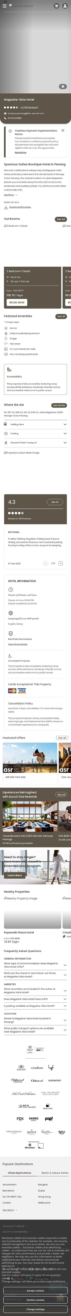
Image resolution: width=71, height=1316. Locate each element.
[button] (35, 424)
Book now (16, 303)
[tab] (19, 1173)
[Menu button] (5, 6)
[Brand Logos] (21, 1067)
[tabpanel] (35, 1197)
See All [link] (61, 316)
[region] (37, 142)
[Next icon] (60, 563)
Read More (20, 152)
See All (61, 219)
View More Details (17, 644)
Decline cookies (35, 1299)
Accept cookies (35, 1290)
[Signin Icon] (65, 6)
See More (8, 1210)
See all (62, 737)
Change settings (35, 1309)
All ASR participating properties (18, 843)
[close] (63, 130)
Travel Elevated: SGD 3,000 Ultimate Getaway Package (28, 837)
